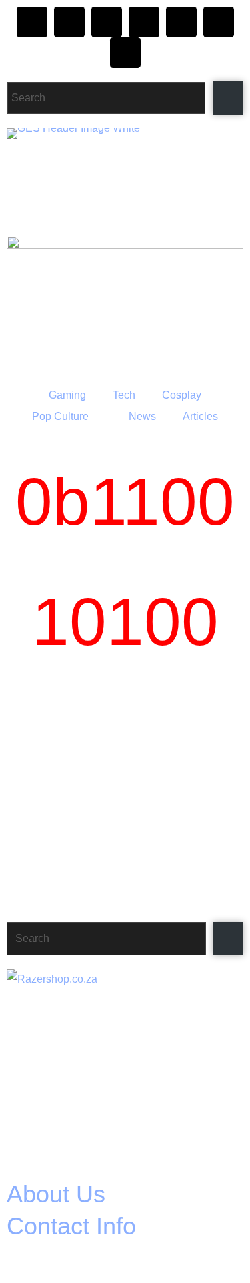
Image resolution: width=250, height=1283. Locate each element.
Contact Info (71, 1226)
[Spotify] (218, 22)
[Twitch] (144, 22)
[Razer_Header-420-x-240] (125, 303)
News (142, 416)
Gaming (67, 395)
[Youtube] (181, 22)
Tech (124, 395)
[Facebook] (69, 22)
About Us (56, 1194)
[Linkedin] (125, 52)
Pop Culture (60, 416)
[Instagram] (32, 22)
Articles (200, 416)
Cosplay (181, 395)
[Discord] (106, 22)
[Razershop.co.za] (124, 1067)
